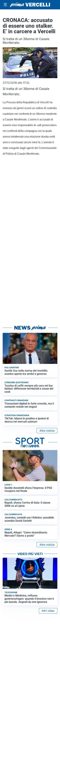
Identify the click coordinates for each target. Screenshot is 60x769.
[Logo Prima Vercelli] (30, 4)
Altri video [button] (48, 610)
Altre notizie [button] (47, 430)
